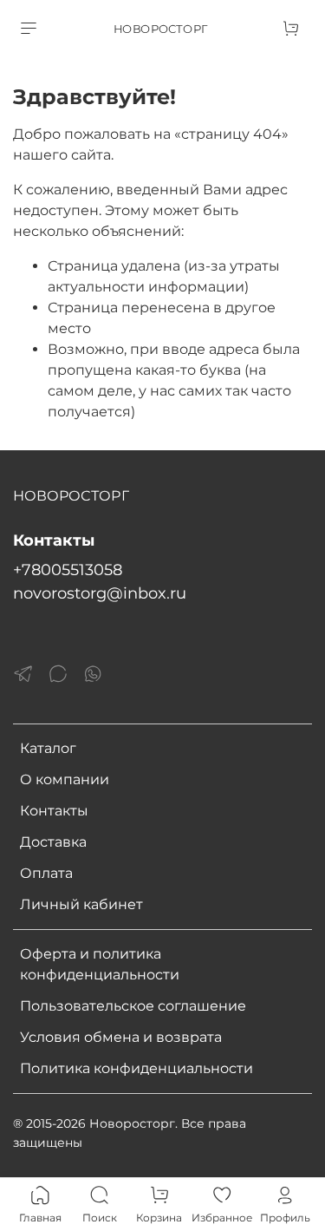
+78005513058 (67, 569)
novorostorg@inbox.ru (99, 593)
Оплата (46, 873)
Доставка (53, 842)
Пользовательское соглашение (133, 1006)
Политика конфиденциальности (136, 1068)
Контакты (54, 810)
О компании (64, 779)
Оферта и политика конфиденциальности (99, 964)
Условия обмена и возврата (121, 1037)
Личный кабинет (81, 904)
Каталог (48, 748)
